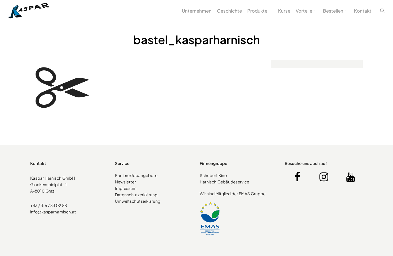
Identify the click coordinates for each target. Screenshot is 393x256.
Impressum (126, 188)
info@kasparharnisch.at (53, 211)
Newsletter (125, 181)
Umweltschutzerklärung (137, 201)
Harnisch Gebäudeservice (224, 181)
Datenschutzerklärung (136, 194)
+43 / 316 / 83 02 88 (48, 205)
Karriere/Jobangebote (136, 175)
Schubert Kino (213, 175)
